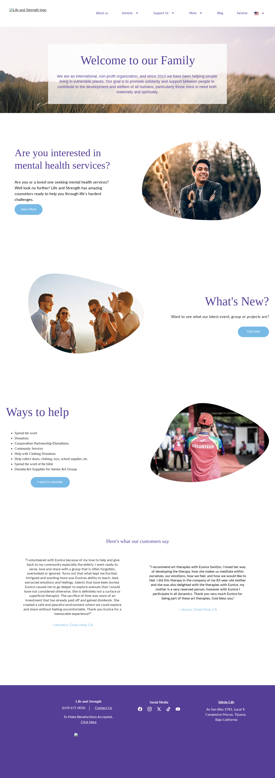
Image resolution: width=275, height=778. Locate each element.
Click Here (88, 722)
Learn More (28, 209)
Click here (253, 331)
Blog (220, 13)
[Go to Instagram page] (151, 709)
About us (102, 13)
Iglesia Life (226, 702)
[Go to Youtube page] (178, 709)
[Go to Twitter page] (161, 709)
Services (242, 13)
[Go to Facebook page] (142, 709)
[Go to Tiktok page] (170, 709)
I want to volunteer (50, 482)
